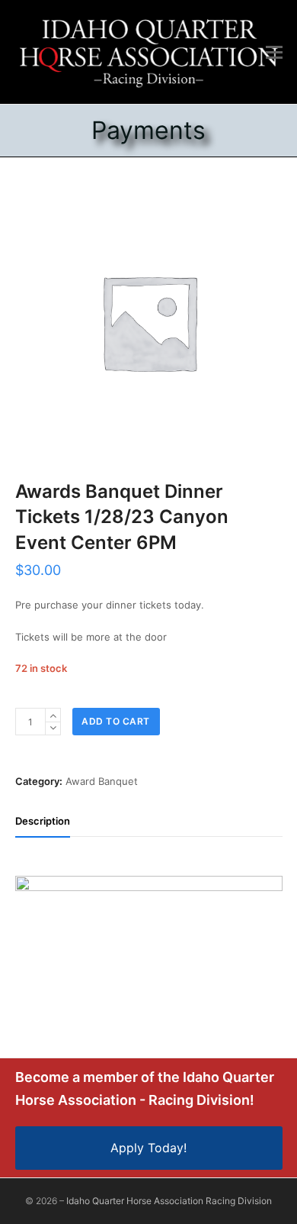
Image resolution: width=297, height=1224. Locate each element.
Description (42, 821)
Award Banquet (101, 781)
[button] (274, 51)
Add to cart (115, 721)
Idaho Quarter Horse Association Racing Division (169, 1200)
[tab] (42, 821)
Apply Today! (148, 1147)
